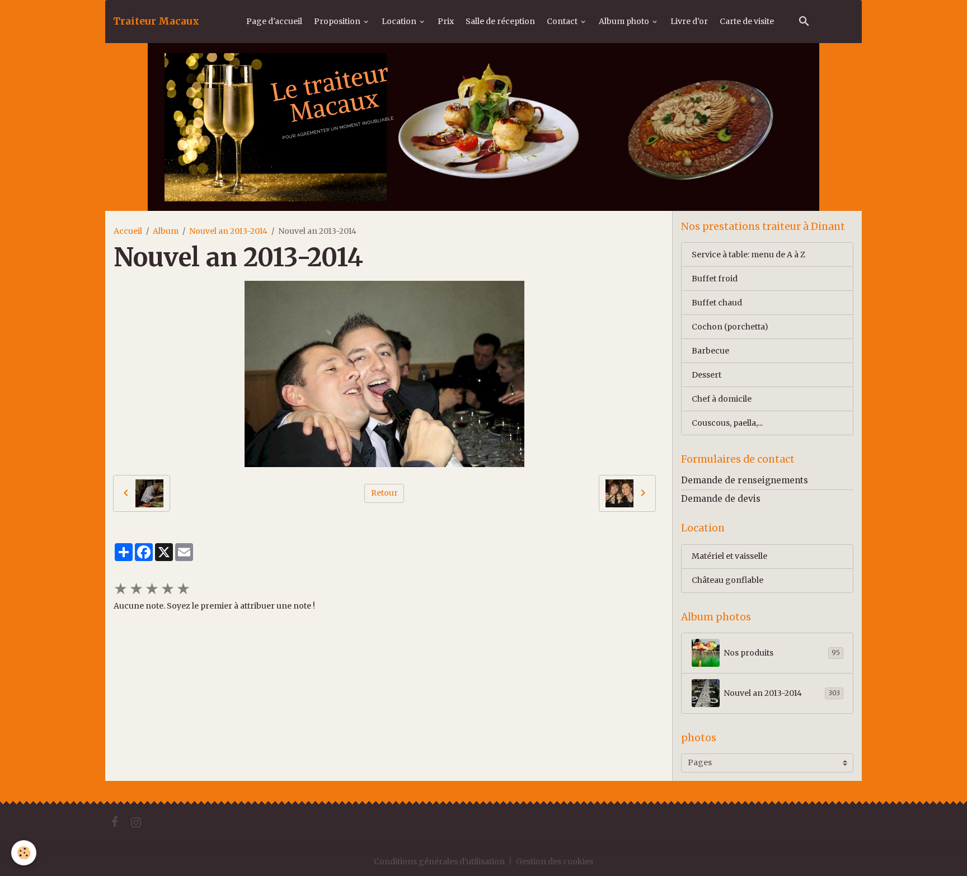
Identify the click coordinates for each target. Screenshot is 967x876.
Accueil (128, 231)
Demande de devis (721, 498)
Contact (563, 21)
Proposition (338, 21)
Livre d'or (689, 21)
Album (166, 231)
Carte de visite (747, 21)
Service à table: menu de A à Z (748, 254)
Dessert (706, 375)
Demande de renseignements (744, 480)
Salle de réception (500, 21)
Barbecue (710, 351)
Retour (384, 493)
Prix (446, 21)
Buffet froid (715, 279)
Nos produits (782, 653)
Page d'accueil (274, 21)
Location (400, 21)
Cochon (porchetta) (730, 327)
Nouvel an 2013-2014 (228, 231)
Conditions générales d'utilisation (439, 861)
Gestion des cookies (554, 861)
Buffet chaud (717, 303)
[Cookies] (23, 852)
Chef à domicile (722, 399)
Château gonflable (727, 580)
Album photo (625, 21)
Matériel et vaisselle (729, 556)
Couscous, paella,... (727, 423)
